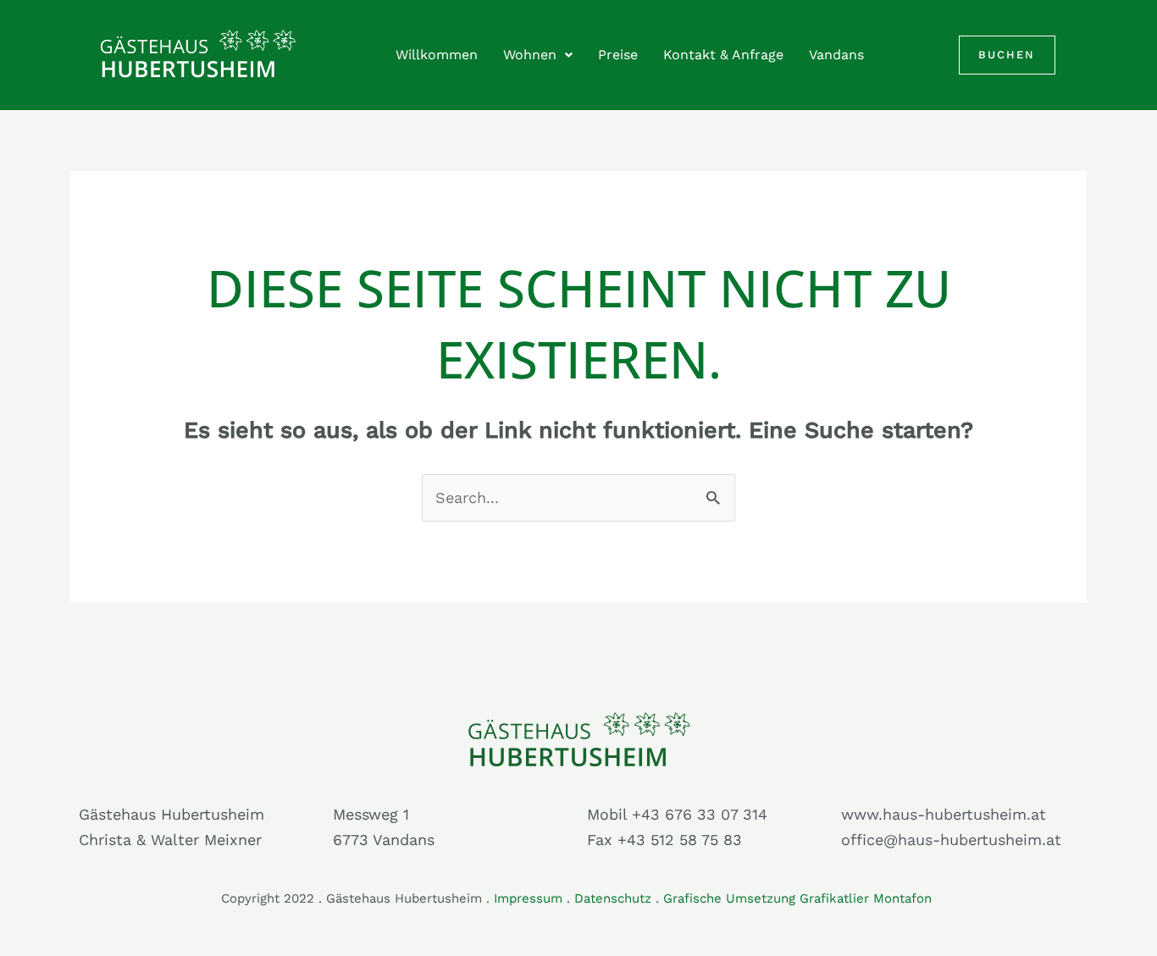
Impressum (528, 898)
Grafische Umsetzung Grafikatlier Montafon (799, 898)
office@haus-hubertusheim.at (951, 839)
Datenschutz (612, 898)
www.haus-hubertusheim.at (943, 814)
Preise (618, 55)
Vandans (836, 55)
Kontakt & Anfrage (723, 55)
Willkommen (437, 55)
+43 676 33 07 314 (699, 814)
